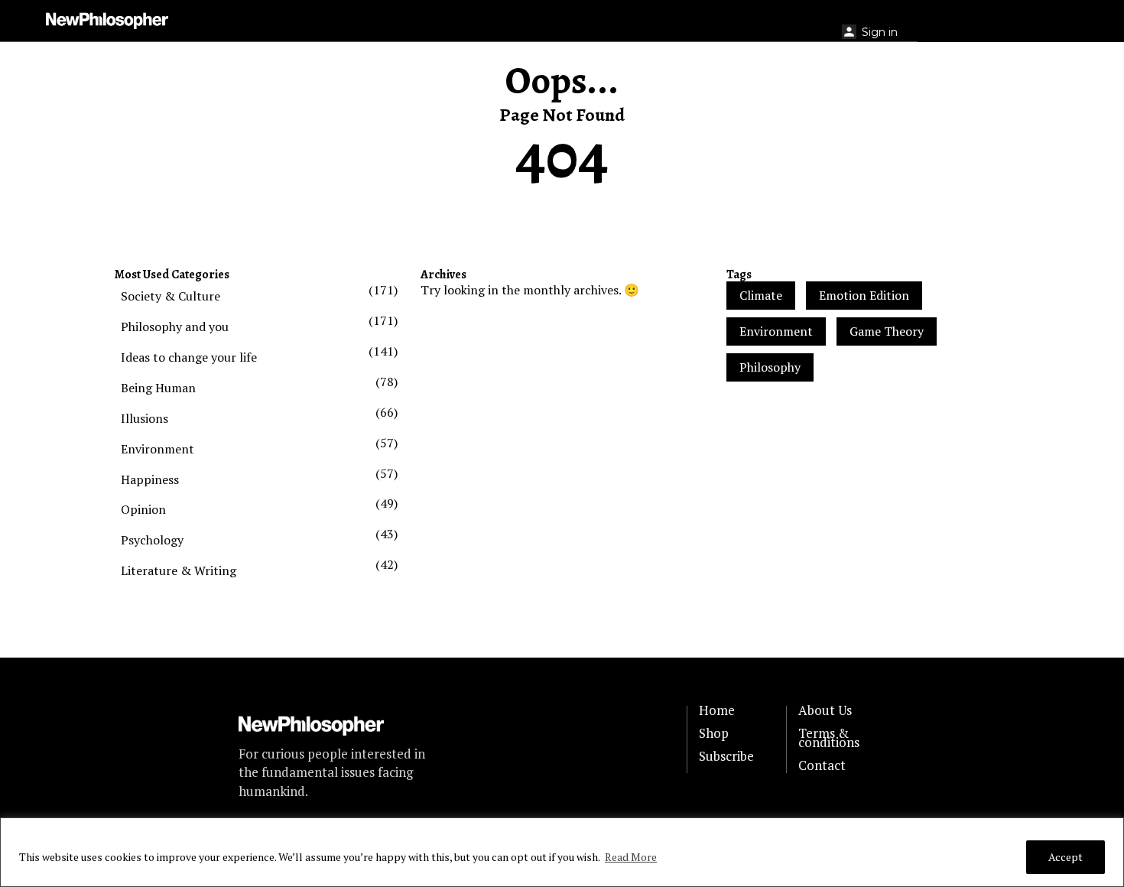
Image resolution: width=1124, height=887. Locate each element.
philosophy (770, 367)
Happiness (150, 479)
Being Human (158, 387)
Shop (714, 733)
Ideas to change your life (189, 357)
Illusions (144, 418)
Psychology (152, 539)
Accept (1065, 857)
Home (717, 710)
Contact (822, 765)
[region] (562, 852)
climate (760, 295)
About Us (825, 710)
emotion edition (864, 295)
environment (776, 331)
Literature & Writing (178, 570)
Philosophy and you (175, 326)
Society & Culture (170, 296)
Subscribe (726, 756)
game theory (886, 331)
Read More (631, 857)
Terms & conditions (828, 738)
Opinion (143, 509)
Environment (157, 448)
